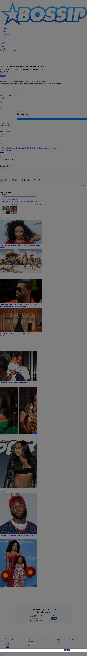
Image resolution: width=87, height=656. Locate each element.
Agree (67, 650)
